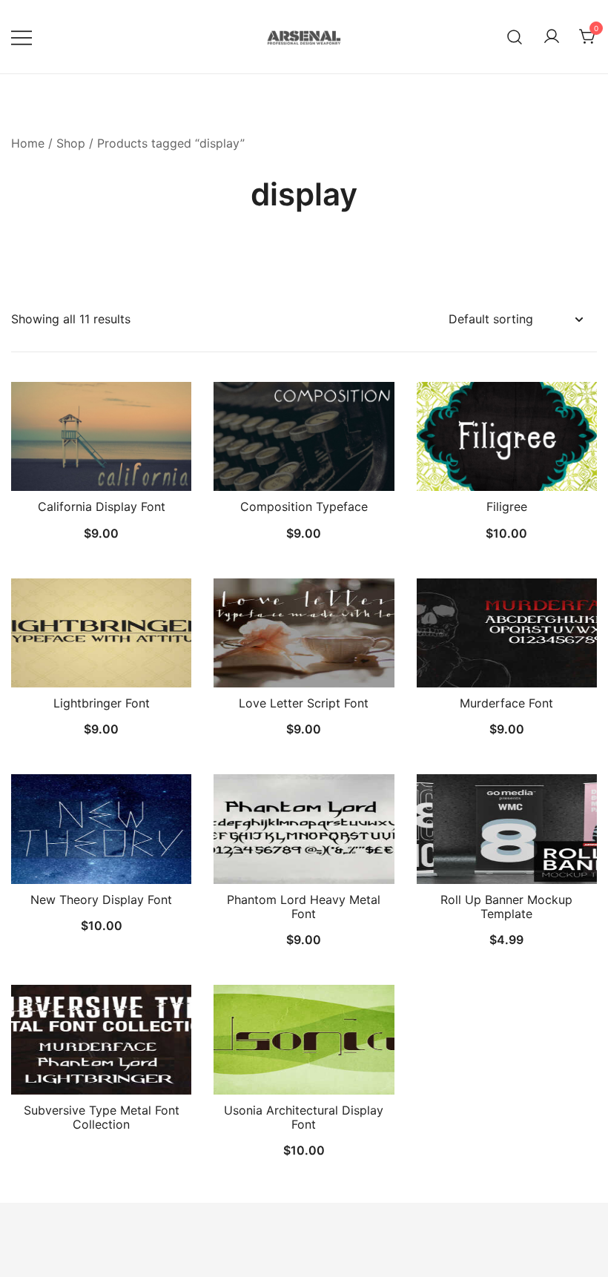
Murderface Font (506, 703)
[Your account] (552, 37)
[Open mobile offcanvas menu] (21, 37)
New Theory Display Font (101, 899)
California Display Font (101, 506)
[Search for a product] (515, 37)
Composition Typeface (304, 506)
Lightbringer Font (101, 703)
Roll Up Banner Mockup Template (506, 906)
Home (27, 143)
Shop (70, 143)
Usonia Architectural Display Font (303, 1117)
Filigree (506, 506)
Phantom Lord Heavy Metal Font (303, 906)
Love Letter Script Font (304, 703)
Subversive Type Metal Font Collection (101, 1117)
